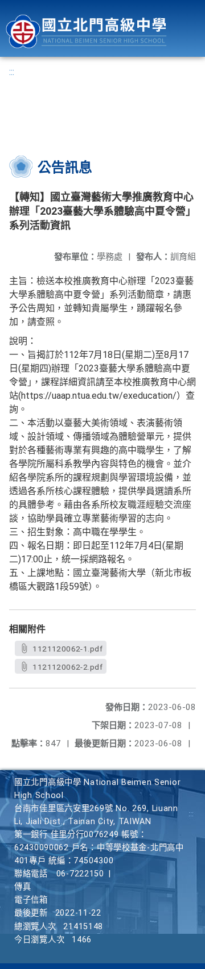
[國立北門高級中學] (86, 31)
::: (11, 71)
